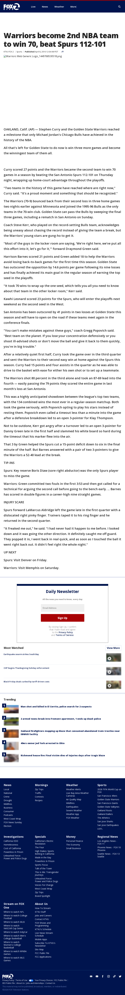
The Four (39, 847)
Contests (39, 796)
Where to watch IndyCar (15, 932)
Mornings (41, 785)
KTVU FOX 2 (9, 51)
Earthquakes (72, 806)
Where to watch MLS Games (14, 959)
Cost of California (12, 848)
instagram (108, 976)
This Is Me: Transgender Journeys (47, 873)
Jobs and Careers (43, 915)
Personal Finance (74, 841)
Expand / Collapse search (119, 6)
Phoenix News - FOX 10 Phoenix (109, 849)
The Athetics (103, 817)
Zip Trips (39, 789)
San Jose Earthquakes (108, 825)
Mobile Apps (41, 939)
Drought (8, 800)
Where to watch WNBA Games (15, 952)
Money (70, 836)
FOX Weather (72, 817)
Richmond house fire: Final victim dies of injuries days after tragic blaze (63, 755)
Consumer (9, 811)
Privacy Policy (66, 632)
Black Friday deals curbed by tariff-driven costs (26, 681)
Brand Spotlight (42, 895)
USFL (100, 828)
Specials (40, 836)
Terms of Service (64, 635)
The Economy (73, 844)
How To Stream (43, 908)
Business (8, 807)
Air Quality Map (73, 799)
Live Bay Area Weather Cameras (77, 794)
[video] (113, 657)
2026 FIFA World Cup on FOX (109, 791)
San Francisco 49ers (107, 795)
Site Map (39, 949)
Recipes (39, 800)
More (73, 6)
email (91, 976)
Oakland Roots (104, 810)
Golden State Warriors (108, 799)
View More (113, 648)
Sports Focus (41, 864)
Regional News (107, 836)
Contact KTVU (42, 919)
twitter (120, 976)
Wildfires (8, 804)
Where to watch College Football (15, 917)
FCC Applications (43, 956)
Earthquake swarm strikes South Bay (21, 654)
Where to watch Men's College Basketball (15, 937)
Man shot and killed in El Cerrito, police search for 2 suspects (56, 706)
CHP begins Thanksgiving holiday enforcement (26, 668)
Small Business (73, 848)
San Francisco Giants (107, 803)
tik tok (114, 976)
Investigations (13, 836)
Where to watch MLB (14, 921)
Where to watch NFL (14, 911)
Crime (6, 796)
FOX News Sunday (13, 822)
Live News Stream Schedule (44, 934)
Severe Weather (74, 810)
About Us (41, 904)
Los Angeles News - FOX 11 (107, 842)
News (7, 785)
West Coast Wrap (12, 818)
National (8, 793)
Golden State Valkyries (108, 806)
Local (6, 789)
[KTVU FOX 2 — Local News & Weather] (14, 6)
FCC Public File (42, 953)
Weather (72, 785)
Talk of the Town (43, 868)
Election (7, 826)
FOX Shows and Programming (42, 924)
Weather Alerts (73, 789)
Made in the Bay (43, 857)
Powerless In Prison (13, 852)
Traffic (38, 793)
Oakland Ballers (105, 814)
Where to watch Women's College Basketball (12, 945)
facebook (102, 976)
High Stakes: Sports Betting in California (44, 852)
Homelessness (11, 844)
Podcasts (8, 815)
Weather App (72, 814)
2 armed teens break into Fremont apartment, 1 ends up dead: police (61, 718)
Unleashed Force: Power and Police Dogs (15, 857)
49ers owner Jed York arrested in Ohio (42, 743)
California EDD (11, 841)
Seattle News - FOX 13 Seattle (108, 855)
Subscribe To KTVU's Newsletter (45, 944)
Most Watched (13, 648)
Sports (19, 51)
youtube (97, 976)
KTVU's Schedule (43, 929)
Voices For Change (44, 884)
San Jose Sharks (105, 821)
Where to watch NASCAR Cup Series (13, 927)
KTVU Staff (40, 911)
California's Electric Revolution (44, 842)
